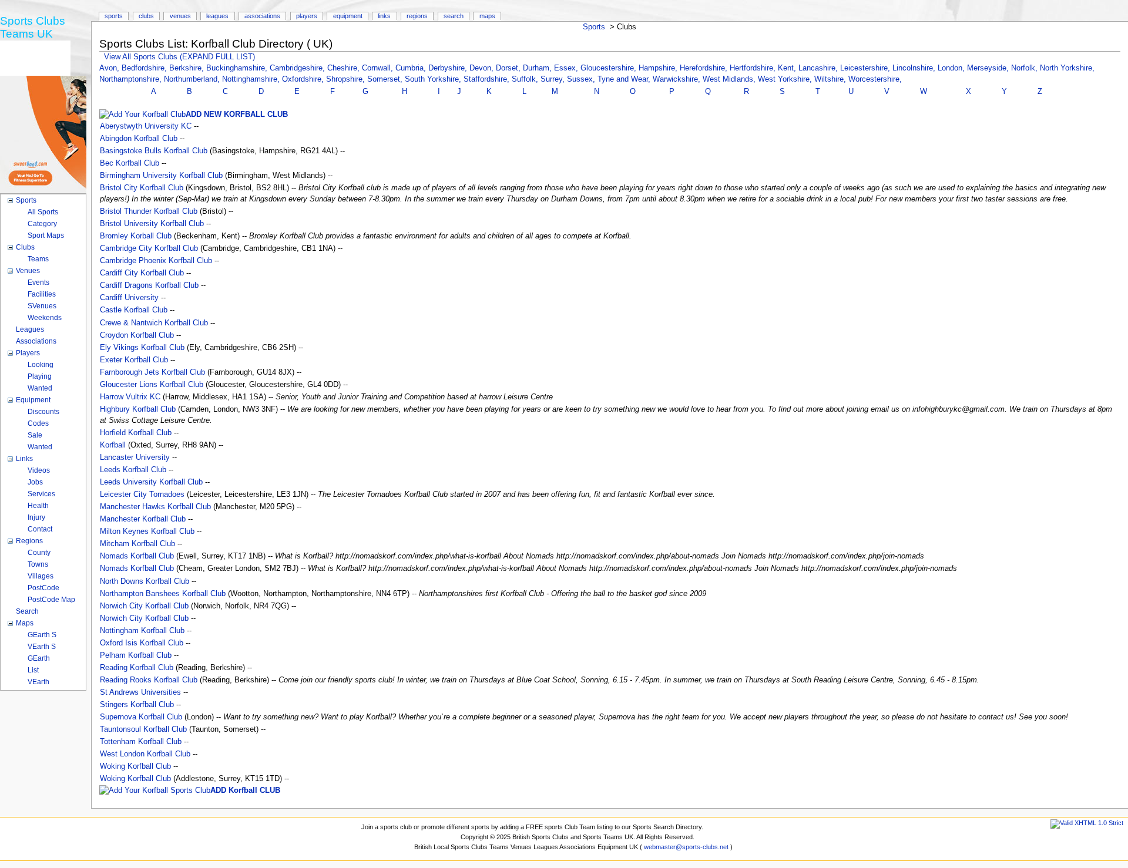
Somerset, (386, 79)
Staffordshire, (488, 79)
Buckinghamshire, (238, 68)
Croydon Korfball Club (137, 335)
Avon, (110, 68)
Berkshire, (187, 68)
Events (38, 282)
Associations (262, 15)
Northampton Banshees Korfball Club (163, 594)
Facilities (42, 294)
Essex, (567, 68)
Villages (40, 576)
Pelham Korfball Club (136, 655)
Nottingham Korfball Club (142, 631)
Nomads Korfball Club (137, 556)
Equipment (347, 15)
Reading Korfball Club (136, 668)
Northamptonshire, (131, 79)
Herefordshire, (705, 68)
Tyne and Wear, (625, 79)
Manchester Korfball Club (143, 519)
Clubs (146, 15)
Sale (35, 435)
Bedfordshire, (145, 68)
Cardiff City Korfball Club (142, 273)
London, (952, 68)
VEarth (38, 682)
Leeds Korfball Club (133, 470)
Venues (180, 15)
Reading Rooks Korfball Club (148, 680)
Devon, (482, 68)
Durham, (538, 68)
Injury (36, 517)
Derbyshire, (448, 68)
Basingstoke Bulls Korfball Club (153, 151)
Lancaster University (135, 457)
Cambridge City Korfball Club (149, 248)
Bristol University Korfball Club (152, 224)
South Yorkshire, (434, 79)
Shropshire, (346, 79)
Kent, (788, 68)
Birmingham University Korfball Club (161, 175)
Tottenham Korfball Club (141, 742)
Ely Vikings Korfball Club (142, 348)
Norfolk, (1025, 68)
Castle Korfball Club (133, 310)
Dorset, (509, 68)
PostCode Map (51, 600)
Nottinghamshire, (252, 79)
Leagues (217, 15)
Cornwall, (378, 68)
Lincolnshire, (915, 68)
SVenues (42, 306)
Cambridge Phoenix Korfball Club (156, 261)
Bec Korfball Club (129, 163)
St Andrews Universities (140, 692)
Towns (38, 564)
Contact (40, 529)
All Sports (43, 212)
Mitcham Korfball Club (137, 544)
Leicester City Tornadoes (142, 494)
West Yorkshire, (786, 79)
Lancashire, (819, 68)
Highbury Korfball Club (138, 409)
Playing (40, 376)
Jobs (35, 482)
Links (384, 15)
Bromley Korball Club (136, 236)
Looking (40, 365)
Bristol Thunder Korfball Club (148, 211)
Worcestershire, (875, 79)
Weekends (45, 318)
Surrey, (553, 79)
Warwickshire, (678, 79)
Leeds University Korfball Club (151, 482)
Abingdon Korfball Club (138, 138)
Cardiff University (129, 298)
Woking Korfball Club (135, 766)
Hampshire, (659, 68)
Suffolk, (526, 79)
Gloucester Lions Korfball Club (151, 385)
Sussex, (582, 79)
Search (454, 15)
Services (41, 494)
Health (38, 506)
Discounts (43, 412)
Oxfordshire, (304, 79)
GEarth (39, 658)
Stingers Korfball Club (137, 705)
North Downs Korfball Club (144, 581)
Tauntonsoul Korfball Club (143, 729)
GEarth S (42, 635)
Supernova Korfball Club (141, 717)
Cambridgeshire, (298, 68)
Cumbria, (411, 68)
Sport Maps (46, 235)
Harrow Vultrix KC (130, 397)
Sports (594, 27)
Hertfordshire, (754, 68)
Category (42, 224)
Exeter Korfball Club (134, 360)
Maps (487, 15)
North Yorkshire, (1067, 68)
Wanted (40, 388)
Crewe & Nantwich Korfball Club (154, 323)
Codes (38, 423)
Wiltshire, (831, 79)
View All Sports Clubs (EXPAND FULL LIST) (179, 57)
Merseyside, (989, 68)
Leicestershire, (866, 68)
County (39, 553)
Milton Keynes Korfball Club (147, 531)
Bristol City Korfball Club (141, 188)
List (33, 670)
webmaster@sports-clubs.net (686, 846)
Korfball (113, 445)
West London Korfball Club (145, 754)
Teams (38, 259)
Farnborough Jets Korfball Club (152, 372)
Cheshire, (344, 68)
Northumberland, (193, 79)
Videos (39, 470)
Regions (417, 15)
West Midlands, (730, 79)
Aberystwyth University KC (146, 126)
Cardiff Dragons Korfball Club (149, 285)
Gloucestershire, (609, 68)
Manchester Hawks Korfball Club (155, 507)
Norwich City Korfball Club (144, 606)
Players (306, 15)
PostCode (43, 588)
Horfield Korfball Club (136, 433)
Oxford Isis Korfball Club (141, 643)
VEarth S (42, 646)
